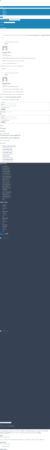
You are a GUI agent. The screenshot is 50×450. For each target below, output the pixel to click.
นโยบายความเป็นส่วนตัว (5, 432)
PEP (6, 97)
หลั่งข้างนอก (5, 211)
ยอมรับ (1, 435)
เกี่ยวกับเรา (4, 12)
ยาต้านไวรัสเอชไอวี (12, 97)
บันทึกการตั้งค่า (3, 449)
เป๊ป (20, 97)
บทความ (4, 11)
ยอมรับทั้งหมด (3, 442)
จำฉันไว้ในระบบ (5, 107)
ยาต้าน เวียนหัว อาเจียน (7, 149)
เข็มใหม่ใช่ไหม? (5, 155)
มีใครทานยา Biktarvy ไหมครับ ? (9, 146)
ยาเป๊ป (17, 97)
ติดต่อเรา (4, 14)
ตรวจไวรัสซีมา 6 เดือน (7, 152)
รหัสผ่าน (2, 22)
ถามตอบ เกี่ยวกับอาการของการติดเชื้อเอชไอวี (9, 137)
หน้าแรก (4, 9)
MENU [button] (1, 6)
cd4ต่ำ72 (4, 204)
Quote (6, 43)
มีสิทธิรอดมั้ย (5, 218)
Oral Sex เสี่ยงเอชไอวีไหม (7, 159)
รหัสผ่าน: (3, 106)
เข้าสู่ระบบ (3, 109)
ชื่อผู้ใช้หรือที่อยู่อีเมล (4, 19)
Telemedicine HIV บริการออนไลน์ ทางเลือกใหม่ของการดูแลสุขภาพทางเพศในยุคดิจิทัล (6, 186)
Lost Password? (3, 27)
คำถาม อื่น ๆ (2, 130)
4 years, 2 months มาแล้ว (34, 35)
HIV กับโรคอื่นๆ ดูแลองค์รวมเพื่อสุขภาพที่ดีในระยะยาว (6, 178)
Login (1, 17)
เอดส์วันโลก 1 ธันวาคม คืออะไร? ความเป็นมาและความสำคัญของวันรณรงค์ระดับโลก (6, 170)
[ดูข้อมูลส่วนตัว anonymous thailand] (4, 50)
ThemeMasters (11, 425)
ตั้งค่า (40, 432)
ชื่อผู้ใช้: (2, 104)
